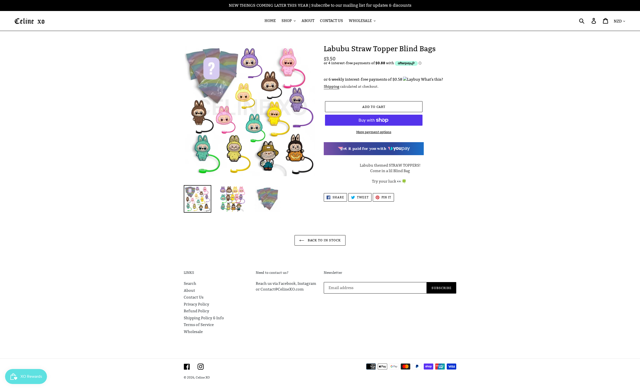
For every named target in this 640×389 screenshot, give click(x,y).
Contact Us (194, 297)
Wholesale (193, 331)
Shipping (331, 86)
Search (190, 283)
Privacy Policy (196, 304)
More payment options (373, 132)
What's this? (432, 79)
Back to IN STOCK (324, 240)
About (189, 290)
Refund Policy (196, 311)
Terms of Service (199, 324)
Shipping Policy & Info (204, 318)
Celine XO (203, 377)
